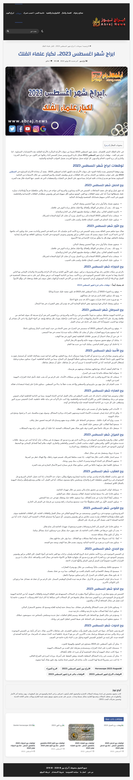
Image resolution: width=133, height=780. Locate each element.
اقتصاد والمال (67, 13)
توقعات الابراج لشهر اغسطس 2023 (104, 674)
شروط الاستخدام (58, 772)
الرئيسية (86, 46)
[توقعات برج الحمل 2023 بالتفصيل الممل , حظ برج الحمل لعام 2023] (111, 732)
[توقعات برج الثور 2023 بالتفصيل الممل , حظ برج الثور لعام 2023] (52, 732)
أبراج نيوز (82, 61)
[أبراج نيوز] (109, 22)
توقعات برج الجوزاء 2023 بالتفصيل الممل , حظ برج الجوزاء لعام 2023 (23, 745)
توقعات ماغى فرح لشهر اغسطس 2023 (93, 285)
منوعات (19, 13)
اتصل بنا (83, 772)
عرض (107, 145)
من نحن (90, 772)
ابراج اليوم (10, 13)
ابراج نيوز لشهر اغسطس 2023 (75, 668)
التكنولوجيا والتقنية (53, 13)
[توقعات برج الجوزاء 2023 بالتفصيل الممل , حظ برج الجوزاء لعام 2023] (22, 732)
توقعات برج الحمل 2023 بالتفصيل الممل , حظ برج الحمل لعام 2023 (112, 745)
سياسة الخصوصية (72, 772)
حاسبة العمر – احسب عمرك (33, 13)
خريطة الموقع (45, 772)
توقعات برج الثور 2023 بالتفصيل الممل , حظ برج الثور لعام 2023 (52, 744)
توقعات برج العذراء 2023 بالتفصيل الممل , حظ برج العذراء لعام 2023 (82, 745)
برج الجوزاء (51, 668)
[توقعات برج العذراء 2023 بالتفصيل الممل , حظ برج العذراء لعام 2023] (81, 732)
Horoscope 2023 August (107, 668)
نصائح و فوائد (78, 13)
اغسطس (13, 171)
